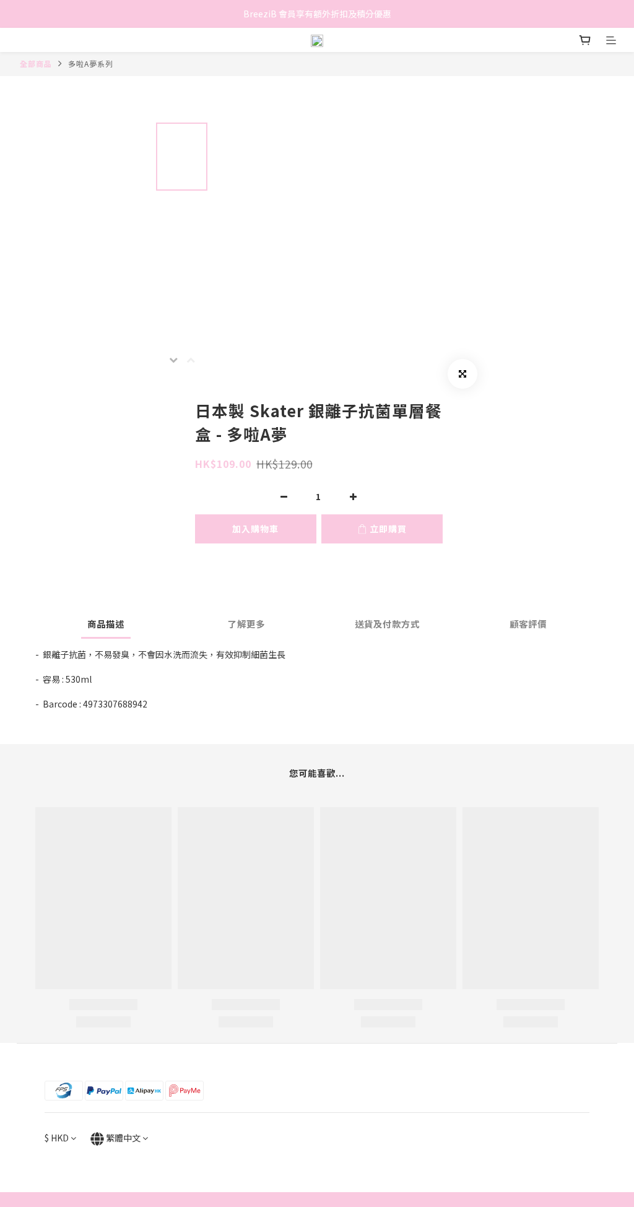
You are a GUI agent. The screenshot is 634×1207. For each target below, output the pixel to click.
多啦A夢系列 (90, 63)
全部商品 (36, 63)
